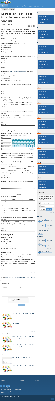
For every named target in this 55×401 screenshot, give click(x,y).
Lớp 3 (38, 42)
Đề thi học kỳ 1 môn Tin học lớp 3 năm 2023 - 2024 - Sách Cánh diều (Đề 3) (23, 345)
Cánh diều (41, 22)
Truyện (49, 251)
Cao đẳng (46, 230)
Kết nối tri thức (42, 16)
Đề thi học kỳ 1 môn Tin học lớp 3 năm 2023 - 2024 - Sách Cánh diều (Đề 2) (23, 337)
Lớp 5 (38, 72)
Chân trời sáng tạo (43, 19)
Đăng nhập (49, 209)
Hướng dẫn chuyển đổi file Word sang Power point (23, 357)
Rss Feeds (22, 380)
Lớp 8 (38, 117)
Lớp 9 (38, 132)
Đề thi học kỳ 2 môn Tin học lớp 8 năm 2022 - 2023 (23, 365)
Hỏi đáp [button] (17, 6)
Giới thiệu (38, 380)
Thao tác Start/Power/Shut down (18, 71)
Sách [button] (10, 6)
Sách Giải (33, 273)
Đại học (40, 233)
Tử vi (40, 254)
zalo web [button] (36, 6)
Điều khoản (4, 383)
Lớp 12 (39, 177)
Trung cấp (41, 230)
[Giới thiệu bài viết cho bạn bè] (29, 26)
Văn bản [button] (23, 6)
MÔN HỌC (39, 216)
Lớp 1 (38, 12)
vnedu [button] (30, 6)
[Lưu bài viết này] (34, 26)
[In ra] (32, 26)
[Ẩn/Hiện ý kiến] (17, 284)
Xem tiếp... (33, 331)
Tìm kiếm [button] (43, 6)
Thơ (46, 251)
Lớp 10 (39, 147)
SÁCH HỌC (40, 236)
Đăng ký (52, 212)
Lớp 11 (39, 162)
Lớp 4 (38, 57)
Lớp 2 (38, 27)
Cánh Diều (42, 109)
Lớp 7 (38, 102)
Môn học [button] (4, 6)
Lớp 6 (38, 87)
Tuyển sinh (41, 251)
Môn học (3, 380)
